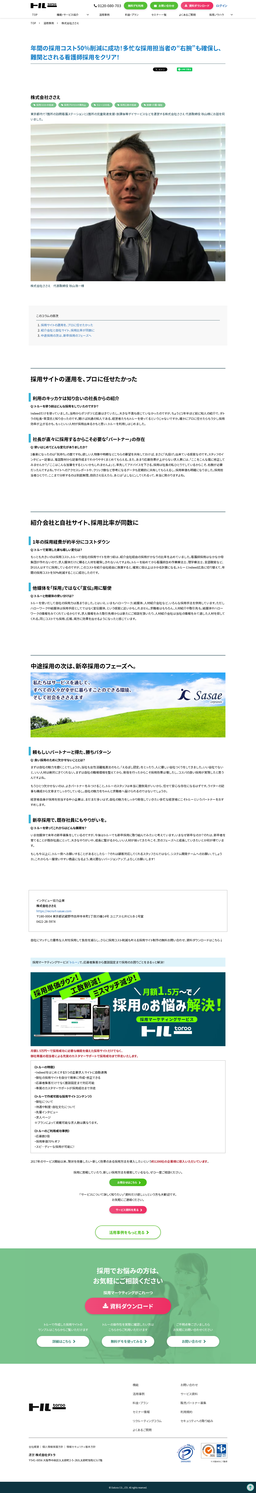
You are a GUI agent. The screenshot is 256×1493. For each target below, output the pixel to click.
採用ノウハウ (216, 15)
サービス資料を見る (127, 1210)
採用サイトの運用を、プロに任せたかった (67, 325)
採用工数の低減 (128, 104)
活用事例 (104, 15)
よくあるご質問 (187, 15)
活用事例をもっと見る (126, 1232)
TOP (34, 15)
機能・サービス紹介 (68, 15)
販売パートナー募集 (193, 1403)
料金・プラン (131, 15)
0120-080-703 (109, 6)
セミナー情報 (141, 1412)
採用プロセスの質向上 (75, 104)
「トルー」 (73, 962)
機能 (136, 1385)
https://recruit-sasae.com (54, 911)
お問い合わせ (166, 6)
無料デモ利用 (135, 6)
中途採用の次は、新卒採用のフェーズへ (66, 335)
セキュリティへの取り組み (196, 1421)
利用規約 (186, 1412)
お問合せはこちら (127, 1182)
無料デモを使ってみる (127, 1341)
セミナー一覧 (158, 15)
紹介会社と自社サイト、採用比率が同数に (67, 330)
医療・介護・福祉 (154, 104)
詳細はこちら (61, 1341)
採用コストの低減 (44, 104)
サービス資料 (189, 1394)
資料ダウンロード (199, 6)
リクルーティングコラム (147, 1421)
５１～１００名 (103, 104)
